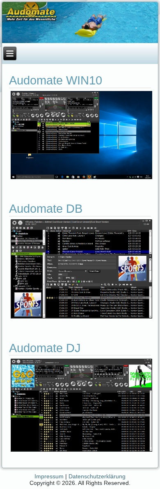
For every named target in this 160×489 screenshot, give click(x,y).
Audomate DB (45, 208)
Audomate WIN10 (55, 80)
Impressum (49, 476)
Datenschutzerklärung (97, 476)
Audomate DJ (45, 348)
